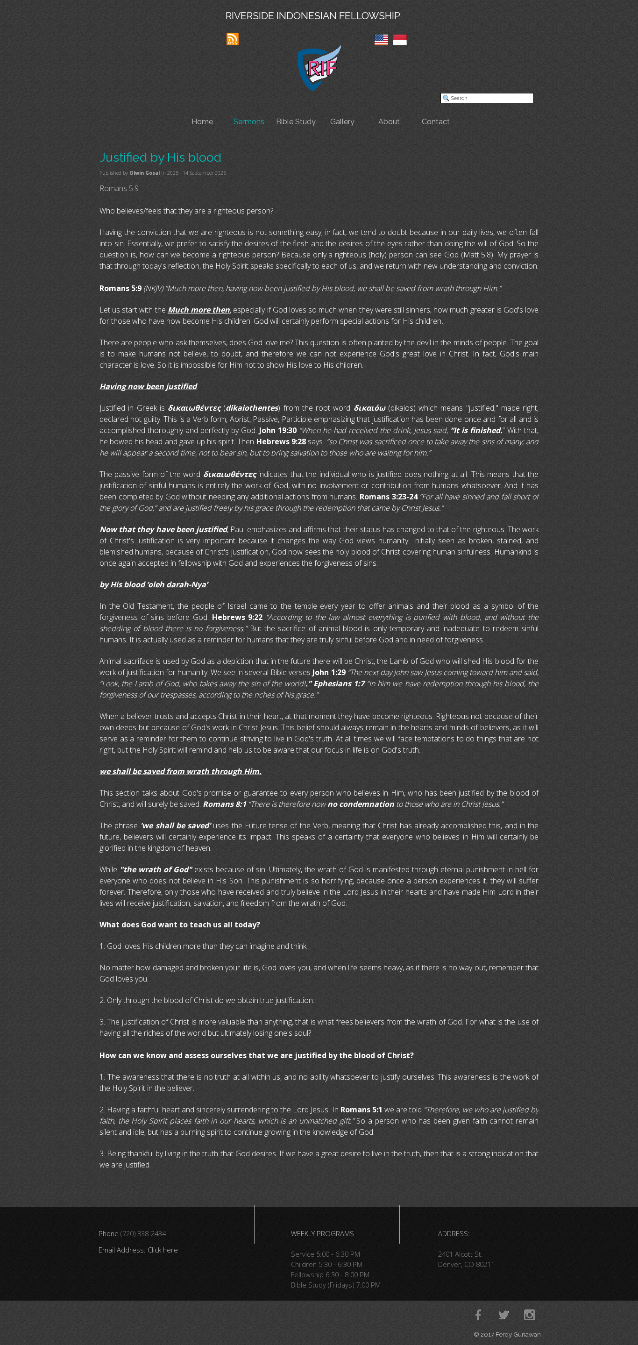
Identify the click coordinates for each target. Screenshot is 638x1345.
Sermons (249, 121)
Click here (163, 1249)
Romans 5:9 (119, 188)
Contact (436, 121)
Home (202, 121)
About (389, 121)
